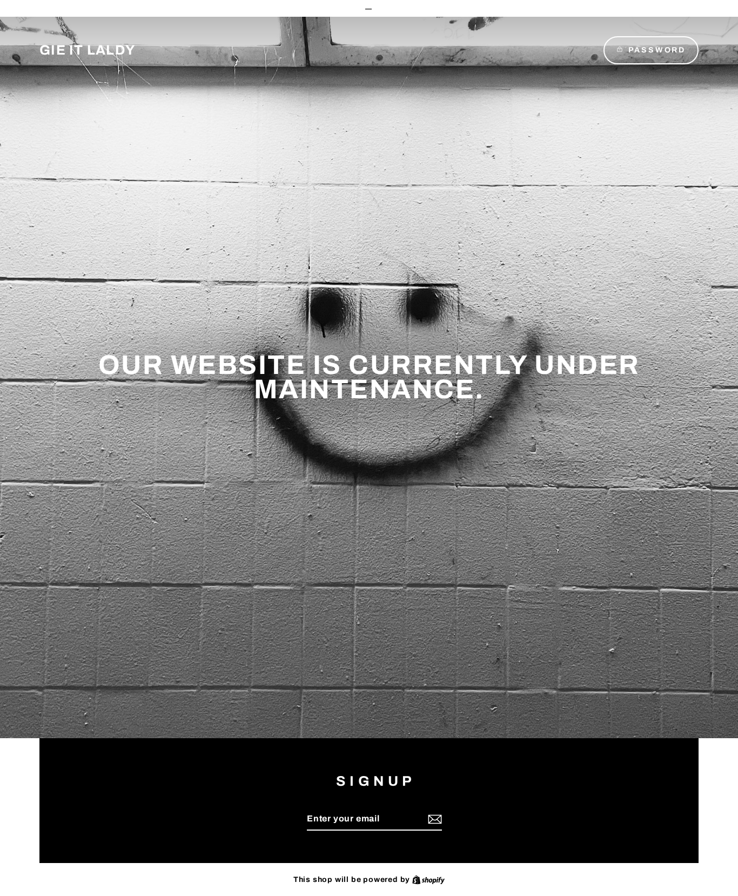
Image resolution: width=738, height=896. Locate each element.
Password (657, 50)
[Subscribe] (433, 819)
